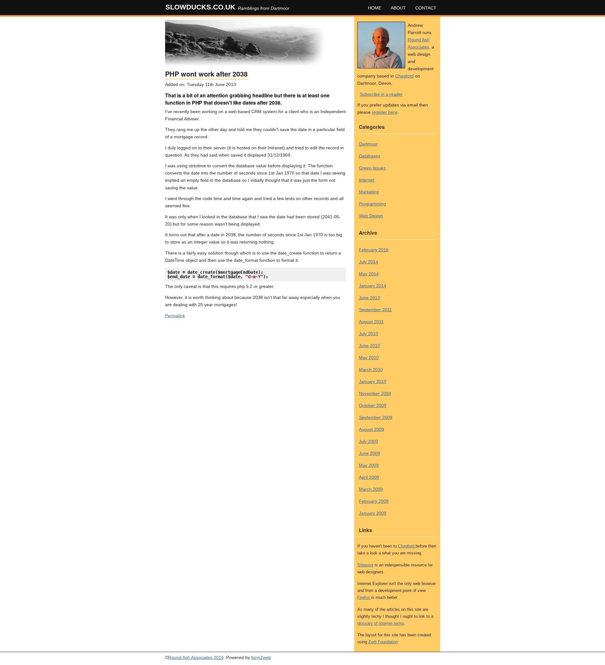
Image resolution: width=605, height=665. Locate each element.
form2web (261, 657)
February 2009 (374, 501)
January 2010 (372, 381)
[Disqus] (255, 401)
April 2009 (369, 477)
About (398, 7)
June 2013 (369, 297)
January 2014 (372, 285)
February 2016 (374, 249)
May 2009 (369, 465)
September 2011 (375, 309)
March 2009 (371, 489)
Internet (366, 179)
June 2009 (369, 453)
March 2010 (371, 369)
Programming (372, 203)
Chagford (404, 75)
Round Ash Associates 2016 (196, 657)
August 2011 (371, 321)
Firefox (364, 597)
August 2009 (371, 429)
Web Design (371, 215)
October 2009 (372, 405)
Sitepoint (365, 565)
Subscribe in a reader (381, 94)
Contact (425, 7)
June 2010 (369, 345)
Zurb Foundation (383, 641)
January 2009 (372, 513)
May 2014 (369, 273)
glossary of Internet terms (380, 623)
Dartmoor (368, 143)
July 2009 (368, 441)
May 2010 (369, 357)
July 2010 (368, 333)
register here (384, 112)
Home (374, 7)
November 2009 (375, 393)
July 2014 (368, 261)
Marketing (369, 191)
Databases (369, 155)
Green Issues (372, 167)
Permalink (175, 315)
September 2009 (375, 417)
